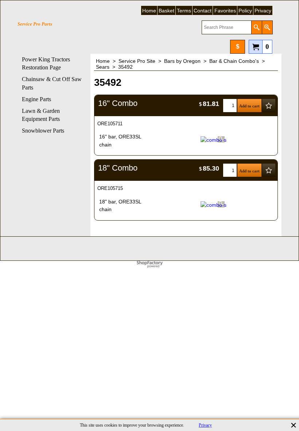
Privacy (205, 425)
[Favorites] (268, 105)
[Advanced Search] (267, 27)
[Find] (256, 27)
